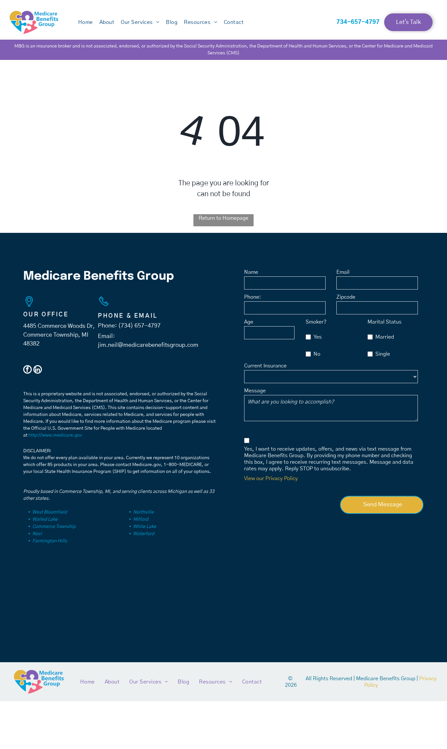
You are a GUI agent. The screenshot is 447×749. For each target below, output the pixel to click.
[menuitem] (85, 22)
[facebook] (27, 370)
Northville (143, 512)
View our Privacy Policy (271, 478)
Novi (37, 534)
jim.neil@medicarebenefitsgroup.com (148, 345)
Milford (140, 519)
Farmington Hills (49, 541)
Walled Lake (45, 519)
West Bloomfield (49, 512)
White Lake (144, 526)
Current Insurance (265, 365)
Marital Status (384, 322)
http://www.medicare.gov (55, 435)
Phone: (252, 297)
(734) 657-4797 (139, 326)
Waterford (143, 534)
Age (248, 322)
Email (342, 272)
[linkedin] (37, 370)
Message (255, 390)
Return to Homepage (223, 218)
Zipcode (345, 297)
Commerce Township (54, 526)
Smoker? (316, 322)
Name (251, 272)
